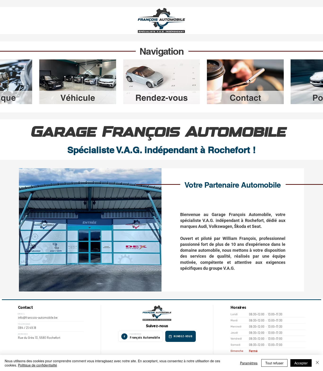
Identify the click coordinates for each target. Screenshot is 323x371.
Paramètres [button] (249, 363)
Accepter (301, 363)
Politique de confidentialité (37, 365)
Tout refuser (274, 363)
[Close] (317, 363)
